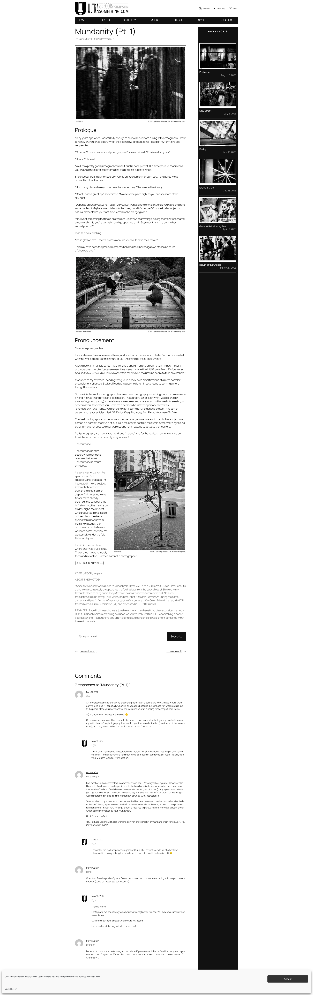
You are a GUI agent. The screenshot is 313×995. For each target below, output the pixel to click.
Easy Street (205, 110)
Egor (80, 38)
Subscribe (176, 636)
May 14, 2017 (92, 867)
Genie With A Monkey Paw (212, 226)
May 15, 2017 (97, 895)
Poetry (202, 149)
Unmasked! (173, 651)
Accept (287, 979)
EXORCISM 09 (206, 187)
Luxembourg (88, 651)
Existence (204, 72)
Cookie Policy (11, 988)
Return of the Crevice (210, 265)
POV (114, 365)
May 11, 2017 (92, 692)
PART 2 (97, 563)
